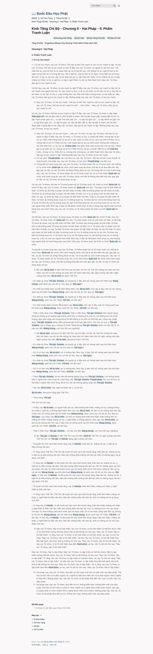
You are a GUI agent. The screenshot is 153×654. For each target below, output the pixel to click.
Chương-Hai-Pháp (63, 38)
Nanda (54, 436)
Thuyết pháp (54, 158)
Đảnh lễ (87, 436)
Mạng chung (58, 292)
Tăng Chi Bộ (61, 18)
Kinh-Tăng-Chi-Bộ (96, 38)
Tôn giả (52, 281)
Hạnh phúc (82, 544)
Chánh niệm (70, 146)
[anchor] (55, 49)
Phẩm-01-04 (114, 38)
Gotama (60, 281)
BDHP (34, 18)
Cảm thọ (114, 149)
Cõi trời (66, 300)
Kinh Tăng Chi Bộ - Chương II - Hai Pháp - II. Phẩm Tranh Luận (60, 21)
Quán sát (56, 167)
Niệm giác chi (38, 116)
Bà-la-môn (49, 270)
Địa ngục (77, 284)
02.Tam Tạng (47, 18)
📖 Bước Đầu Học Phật (50, 13)
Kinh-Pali (80, 38)
